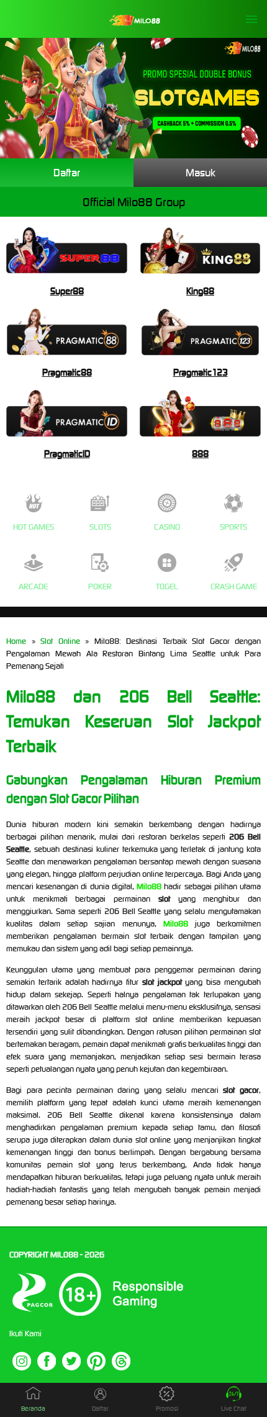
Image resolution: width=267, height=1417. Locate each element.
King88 (200, 291)
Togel (167, 586)
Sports (233, 527)
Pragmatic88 (67, 372)
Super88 (67, 291)
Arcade (33, 586)
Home (16, 641)
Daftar (66, 172)
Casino (167, 527)
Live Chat (234, 1409)
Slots (100, 527)
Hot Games (33, 527)
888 (200, 454)
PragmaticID (67, 454)
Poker (100, 586)
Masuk (200, 172)
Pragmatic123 (200, 372)
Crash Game (233, 586)
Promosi (167, 1409)
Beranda (33, 1409)
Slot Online (60, 641)
